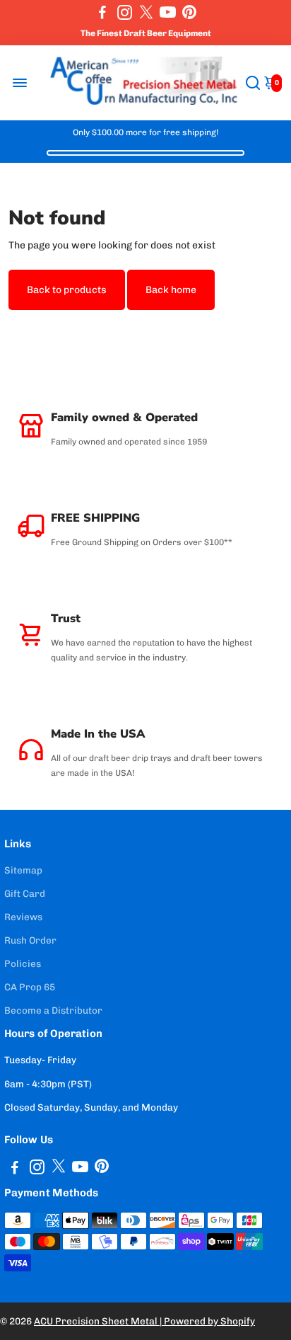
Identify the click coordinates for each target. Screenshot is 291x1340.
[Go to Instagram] (124, 12)
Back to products (67, 290)
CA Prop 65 (29, 986)
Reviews (23, 916)
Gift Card (24, 893)
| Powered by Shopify (207, 1321)
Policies (22, 963)
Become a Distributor (53, 1010)
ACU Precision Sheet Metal (97, 1321)
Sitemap (23, 870)
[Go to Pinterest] (189, 12)
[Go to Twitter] (146, 12)
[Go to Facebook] (102, 12)
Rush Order (30, 940)
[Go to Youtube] (168, 12)
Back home (171, 290)
